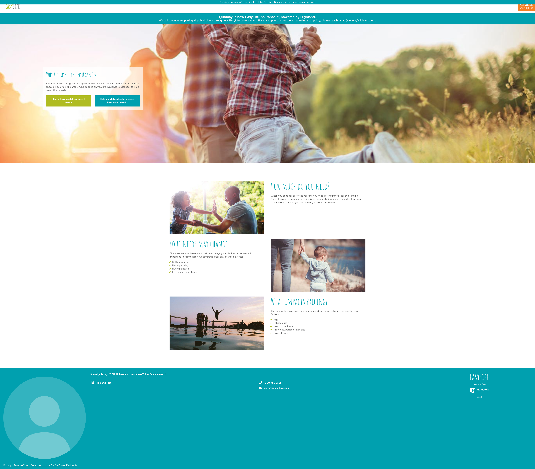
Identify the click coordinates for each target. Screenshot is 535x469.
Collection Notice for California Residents (54, 465)
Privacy (7, 465)
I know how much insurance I (68, 101)
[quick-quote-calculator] (522, 7)
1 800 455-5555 (272, 383)
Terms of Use (21, 465)
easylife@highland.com (276, 388)
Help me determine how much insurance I (117, 101)
